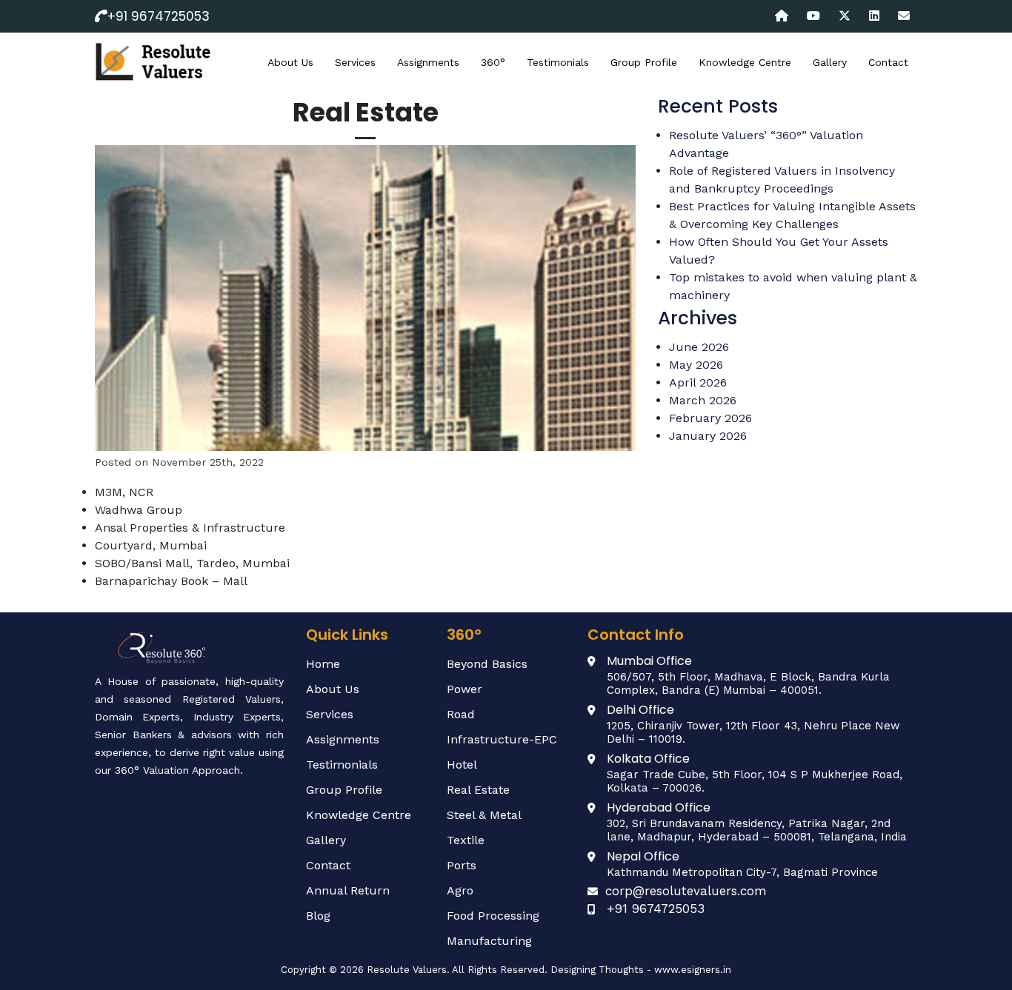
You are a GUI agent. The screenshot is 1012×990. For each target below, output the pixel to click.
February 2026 (710, 418)
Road (461, 714)
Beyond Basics (487, 664)
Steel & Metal (484, 815)
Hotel (462, 764)
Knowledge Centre (745, 62)
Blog (318, 916)
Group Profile (643, 62)
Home (323, 664)
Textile (466, 840)
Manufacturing (489, 941)
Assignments (428, 62)
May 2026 (696, 365)
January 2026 (708, 436)
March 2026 (702, 400)
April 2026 (698, 382)
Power (464, 689)
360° (493, 62)
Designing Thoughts (597, 969)
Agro (460, 890)
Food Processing (493, 916)
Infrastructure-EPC (502, 739)
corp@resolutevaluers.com (686, 890)
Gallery (830, 62)
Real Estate (478, 790)
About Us (290, 62)
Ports (461, 865)
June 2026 (699, 347)
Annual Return (348, 890)
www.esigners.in (692, 969)
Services (355, 62)
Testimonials (558, 62)
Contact (888, 62)
